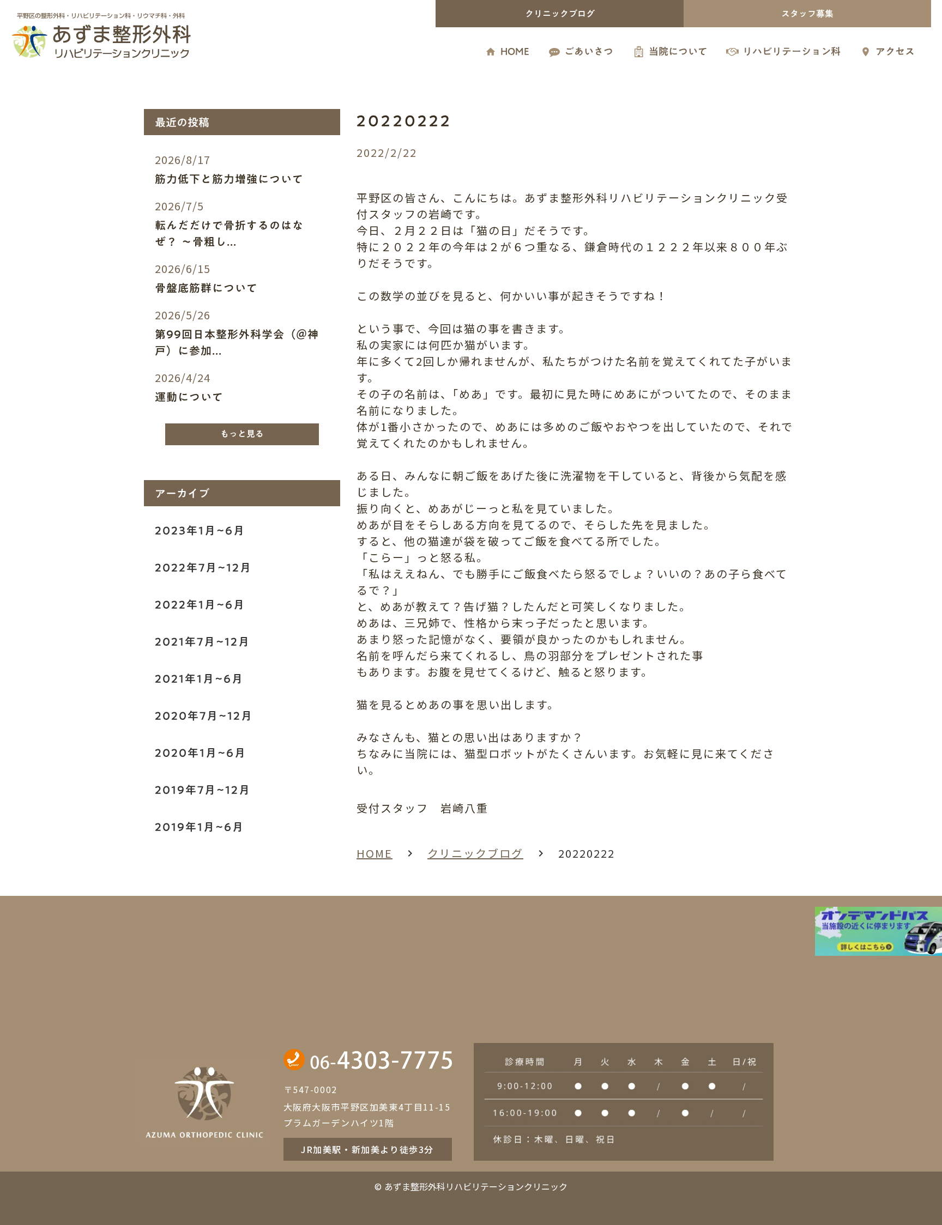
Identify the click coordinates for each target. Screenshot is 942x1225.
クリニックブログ (475, 853)
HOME (374, 853)
